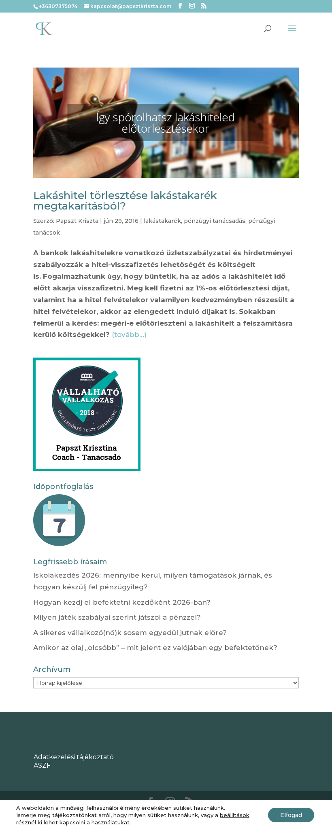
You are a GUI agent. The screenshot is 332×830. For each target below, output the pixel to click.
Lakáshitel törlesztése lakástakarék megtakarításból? (125, 200)
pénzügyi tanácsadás (214, 220)
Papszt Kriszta (77, 220)
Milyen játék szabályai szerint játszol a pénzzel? (117, 617)
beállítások (234, 815)
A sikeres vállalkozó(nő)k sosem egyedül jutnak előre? (130, 633)
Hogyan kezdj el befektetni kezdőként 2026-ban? (122, 602)
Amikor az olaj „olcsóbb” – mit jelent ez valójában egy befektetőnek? (155, 648)
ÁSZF (42, 765)
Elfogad (291, 815)
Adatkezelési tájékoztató (74, 757)
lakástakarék (162, 220)
